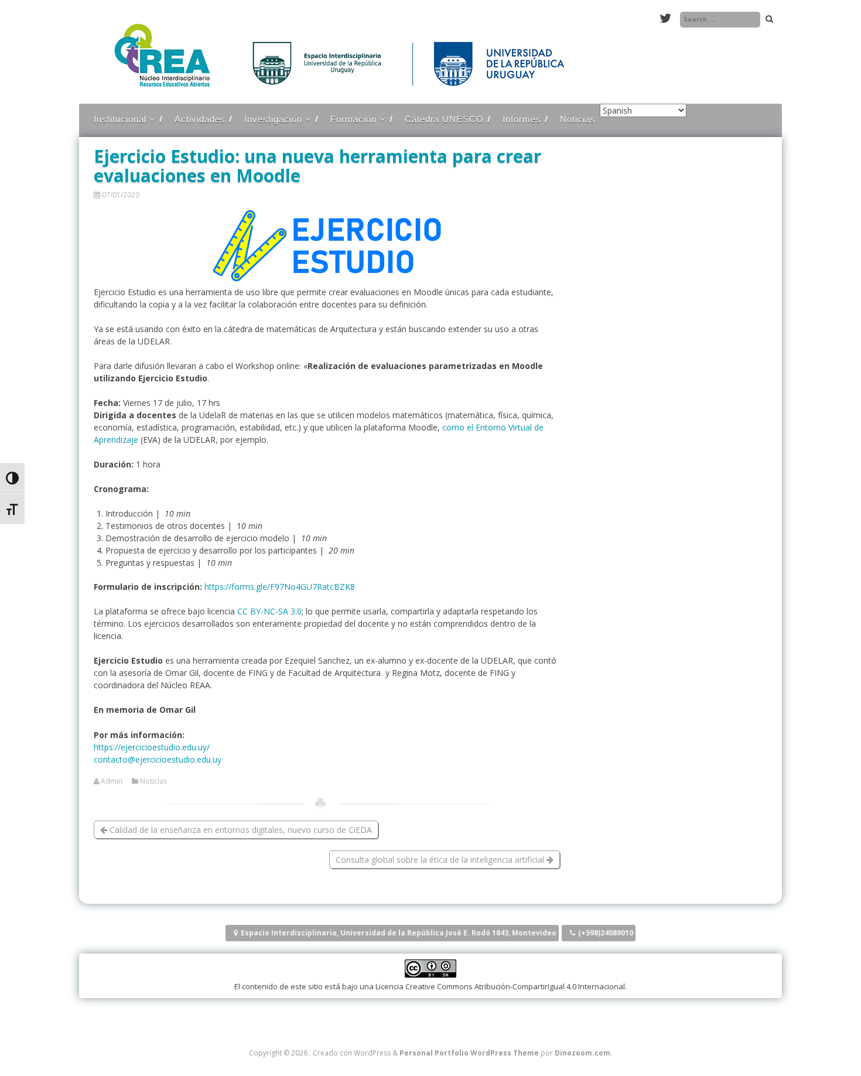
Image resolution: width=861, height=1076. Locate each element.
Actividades (200, 119)
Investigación (273, 119)
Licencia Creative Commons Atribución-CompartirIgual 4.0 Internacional (500, 986)
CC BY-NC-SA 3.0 (269, 611)
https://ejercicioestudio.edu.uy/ (152, 747)
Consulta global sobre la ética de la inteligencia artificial (441, 859)
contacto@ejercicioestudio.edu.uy (157, 759)
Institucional (120, 119)
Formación (353, 119)
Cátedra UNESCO (444, 119)
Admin (111, 781)
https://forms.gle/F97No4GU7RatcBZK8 (279, 586)
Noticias (578, 119)
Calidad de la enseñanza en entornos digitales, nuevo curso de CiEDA (239, 829)
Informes (522, 119)
